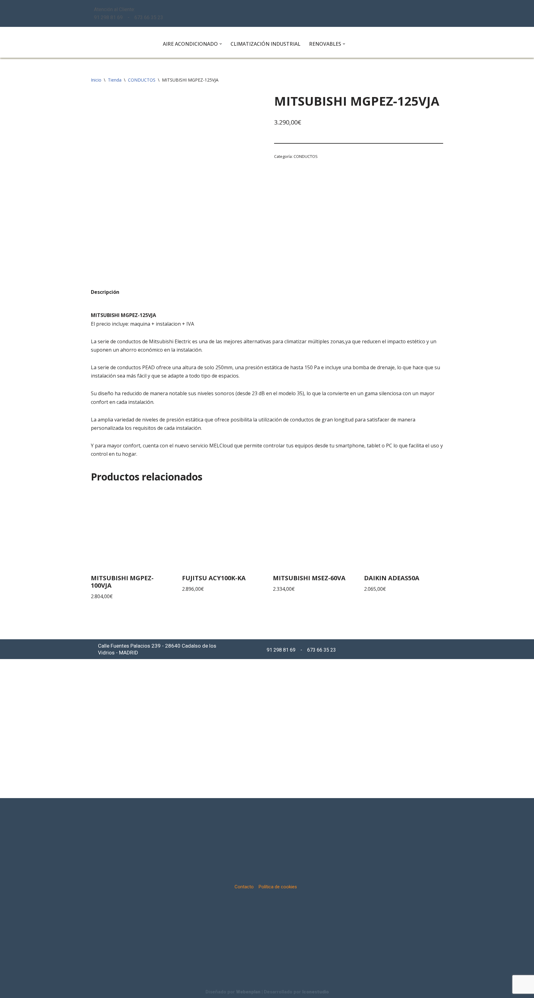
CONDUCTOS (141, 80)
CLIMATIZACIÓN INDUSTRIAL (265, 43)
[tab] (105, 292)
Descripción (105, 292)
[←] (121, 42)
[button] (220, 44)
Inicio (96, 80)
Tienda (114, 80)
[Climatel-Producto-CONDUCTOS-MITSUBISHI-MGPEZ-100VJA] (175, 178)
